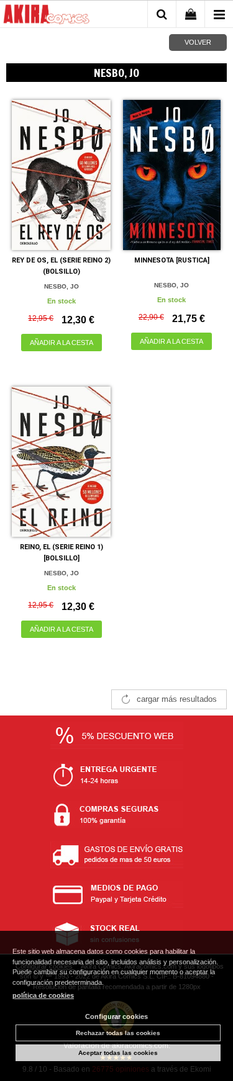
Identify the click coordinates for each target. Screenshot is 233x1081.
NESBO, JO (61, 286)
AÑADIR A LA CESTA (61, 342)
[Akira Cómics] (46, 16)
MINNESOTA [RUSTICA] (171, 260)
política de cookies (43, 995)
